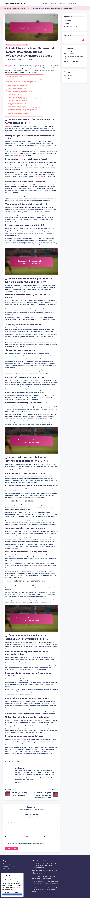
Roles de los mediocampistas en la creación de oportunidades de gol (22, 109)
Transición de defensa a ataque (14, 101)
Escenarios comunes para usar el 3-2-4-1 (17, 88)
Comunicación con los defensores (15, 94)
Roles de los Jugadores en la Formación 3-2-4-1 (71, 62)
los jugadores (39, 176)
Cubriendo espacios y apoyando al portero (17, 103)
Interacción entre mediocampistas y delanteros (18, 112)
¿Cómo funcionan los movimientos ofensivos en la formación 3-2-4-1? (23, 107)
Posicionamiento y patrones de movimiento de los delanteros (21, 110)
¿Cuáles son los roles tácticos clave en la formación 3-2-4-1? (21, 81)
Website (43, 837)
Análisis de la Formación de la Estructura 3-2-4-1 (72, 52)
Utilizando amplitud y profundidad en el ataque (18, 113)
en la (29, 373)
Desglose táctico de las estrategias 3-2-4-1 (17, 8)
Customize (7, 892)
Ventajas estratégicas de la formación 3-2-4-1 (18, 87)
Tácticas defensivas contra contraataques (17, 106)
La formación (8, 126)
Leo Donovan (20, 768)
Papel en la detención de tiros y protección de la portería (20, 91)
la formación (22, 215)
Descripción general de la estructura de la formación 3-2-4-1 (21, 82)
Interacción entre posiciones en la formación (17, 85)
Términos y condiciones (9, 866)
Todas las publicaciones (70, 26)
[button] (18, 782)
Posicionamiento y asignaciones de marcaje (17, 100)
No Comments (29, 59)
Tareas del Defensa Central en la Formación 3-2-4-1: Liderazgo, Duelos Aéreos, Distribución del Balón (44, 865)
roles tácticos (38, 65)
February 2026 (68, 75)
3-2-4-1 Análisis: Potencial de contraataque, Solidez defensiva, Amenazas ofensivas (45, 877)
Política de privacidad (9, 864)
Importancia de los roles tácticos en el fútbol (17, 84)
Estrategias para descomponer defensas (16, 115)
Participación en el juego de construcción (16, 95)
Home (4, 8)
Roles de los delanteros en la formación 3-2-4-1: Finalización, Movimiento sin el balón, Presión (44, 889)
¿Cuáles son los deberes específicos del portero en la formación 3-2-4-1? (24, 90)
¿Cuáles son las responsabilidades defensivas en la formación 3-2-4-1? (23, 98)
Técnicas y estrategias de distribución (16, 93)
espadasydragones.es (15, 3)
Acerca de (66, 23)
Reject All (17, 892)
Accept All (12, 894)
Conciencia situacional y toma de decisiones (17, 97)
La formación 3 (9, 65)
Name (7, 837)
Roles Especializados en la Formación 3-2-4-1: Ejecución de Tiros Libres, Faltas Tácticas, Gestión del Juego (45, 872)
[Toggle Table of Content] (40, 79)
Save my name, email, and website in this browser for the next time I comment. (26, 843)
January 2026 (67, 78)
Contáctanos (67, 20)
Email (26, 837)
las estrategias (18, 155)
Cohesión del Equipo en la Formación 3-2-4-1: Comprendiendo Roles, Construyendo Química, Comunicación (45, 883)
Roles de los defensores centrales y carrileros (17, 104)
